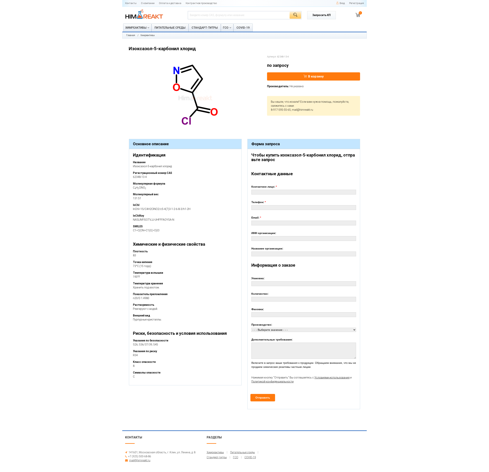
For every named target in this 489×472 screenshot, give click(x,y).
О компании (148, 3)
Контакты (131, 3)
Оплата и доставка (170, 3)
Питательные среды (170, 27)
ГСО (225, 27)
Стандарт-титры (205, 27)
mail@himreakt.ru (302, 109)
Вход (342, 3)
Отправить (262, 397)
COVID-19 (243, 27)
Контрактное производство (201, 3)
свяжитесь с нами (282, 105)
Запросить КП (321, 15)
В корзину (316, 76)
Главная (130, 35)
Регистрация (356, 3)
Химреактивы (136, 27)
